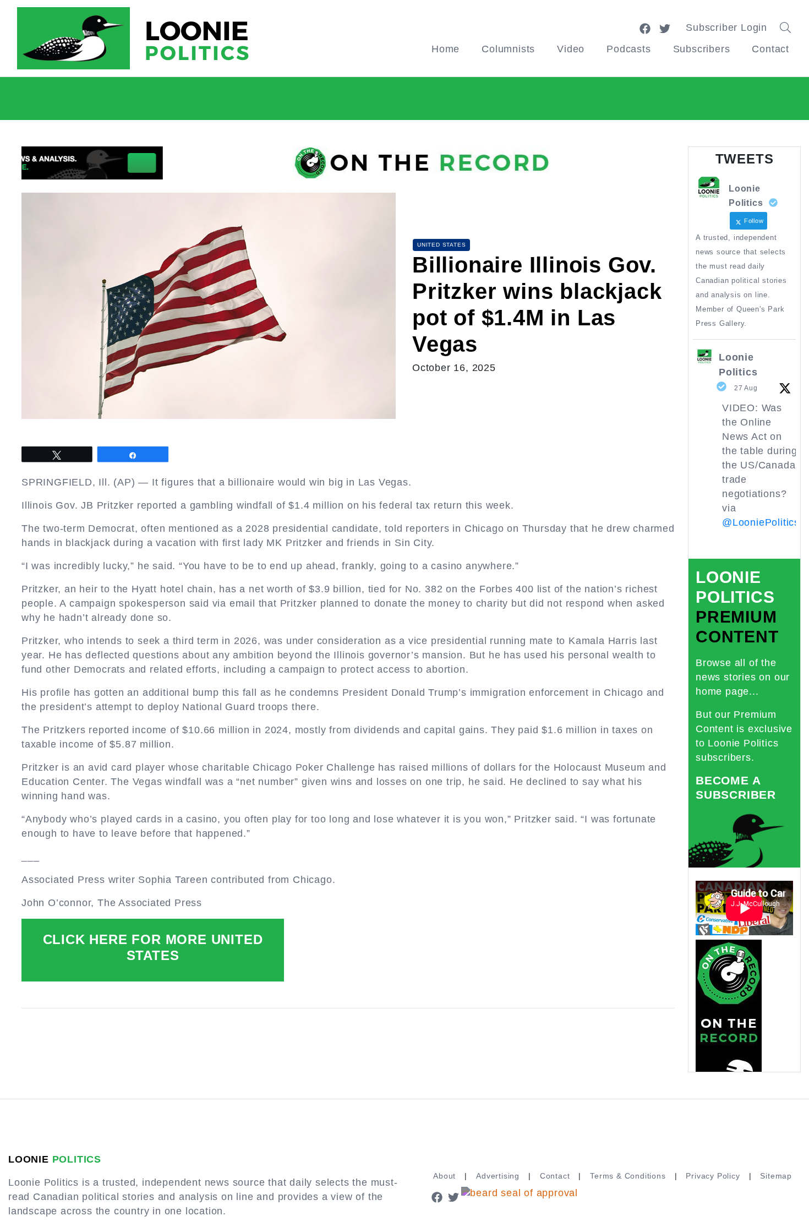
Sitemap (776, 1175)
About (444, 1175)
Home (445, 48)
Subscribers (701, 48)
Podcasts (628, 48)
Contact (770, 48)
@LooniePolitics (761, 522)
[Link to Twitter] (665, 27)
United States (441, 245)
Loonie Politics (738, 365)
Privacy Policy (713, 1175)
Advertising (498, 1175)
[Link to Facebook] (645, 27)
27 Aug (746, 388)
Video (570, 48)
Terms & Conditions (627, 1175)
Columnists (508, 48)
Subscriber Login (726, 27)
